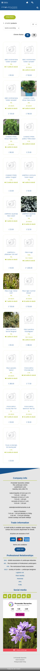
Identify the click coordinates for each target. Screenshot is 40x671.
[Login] (32, 2)
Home (27, 2)
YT (24, 596)
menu (6, 2)
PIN (19, 596)
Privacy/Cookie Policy (20, 662)
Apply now (20, 549)
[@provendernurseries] (11, 604)
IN (14, 596)
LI (5, 596)
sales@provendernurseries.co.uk (19, 507)
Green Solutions (20, 660)
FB (9, 596)
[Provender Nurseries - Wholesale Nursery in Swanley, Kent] (9, 7)
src (37, 8)
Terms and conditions (20, 545)
